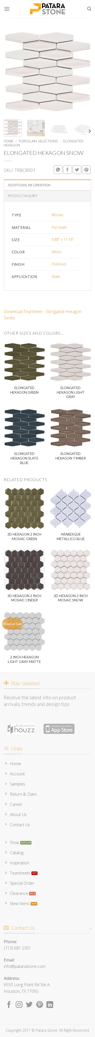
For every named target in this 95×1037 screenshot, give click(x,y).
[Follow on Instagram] (19, 1005)
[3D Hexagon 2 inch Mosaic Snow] (70, 569)
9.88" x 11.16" (63, 239)
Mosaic (58, 214)
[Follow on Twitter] (29, 1005)
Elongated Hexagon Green (24, 390)
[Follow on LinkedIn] (49, 1005)
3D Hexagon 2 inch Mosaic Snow (71, 598)
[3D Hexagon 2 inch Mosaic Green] (24, 508)
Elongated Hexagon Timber (70, 456)
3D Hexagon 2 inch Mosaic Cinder (24, 598)
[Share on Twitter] (77, 169)
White (56, 251)
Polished (59, 264)
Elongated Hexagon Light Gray (71, 392)
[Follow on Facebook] (9, 1005)
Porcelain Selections (38, 141)
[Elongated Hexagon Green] (24, 362)
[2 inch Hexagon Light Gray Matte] (24, 631)
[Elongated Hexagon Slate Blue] (24, 428)
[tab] (47, 185)
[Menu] (7, 9)
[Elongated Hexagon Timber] (70, 428)
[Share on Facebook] (67, 169)
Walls (56, 276)
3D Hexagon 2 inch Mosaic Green (24, 536)
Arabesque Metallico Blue (71, 536)
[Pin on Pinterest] (86, 169)
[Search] (89, 9)
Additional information (29, 185)
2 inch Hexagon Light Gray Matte (24, 659)
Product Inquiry (22, 196)
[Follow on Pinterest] (39, 1005)
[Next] (83, 72)
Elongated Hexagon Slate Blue (24, 458)
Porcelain (59, 227)
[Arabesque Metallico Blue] (70, 508)
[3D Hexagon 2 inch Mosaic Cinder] (24, 569)
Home (8, 141)
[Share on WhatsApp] (58, 169)
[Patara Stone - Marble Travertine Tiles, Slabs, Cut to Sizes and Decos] (48, 9)
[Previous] (11, 72)
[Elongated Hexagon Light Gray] (70, 362)
